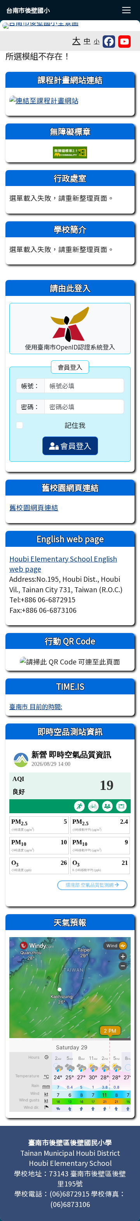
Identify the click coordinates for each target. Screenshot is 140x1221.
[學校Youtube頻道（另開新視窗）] (124, 41)
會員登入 (75, 445)
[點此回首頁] (70, 26)
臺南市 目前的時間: (35, 706)
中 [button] (87, 40)
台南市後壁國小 (28, 10)
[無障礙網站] (70, 152)
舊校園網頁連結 (33, 507)
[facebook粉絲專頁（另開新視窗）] (109, 41)
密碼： (30, 406)
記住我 (75, 425)
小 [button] (97, 41)
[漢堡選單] (126, 10)
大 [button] (76, 40)
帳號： (30, 385)
